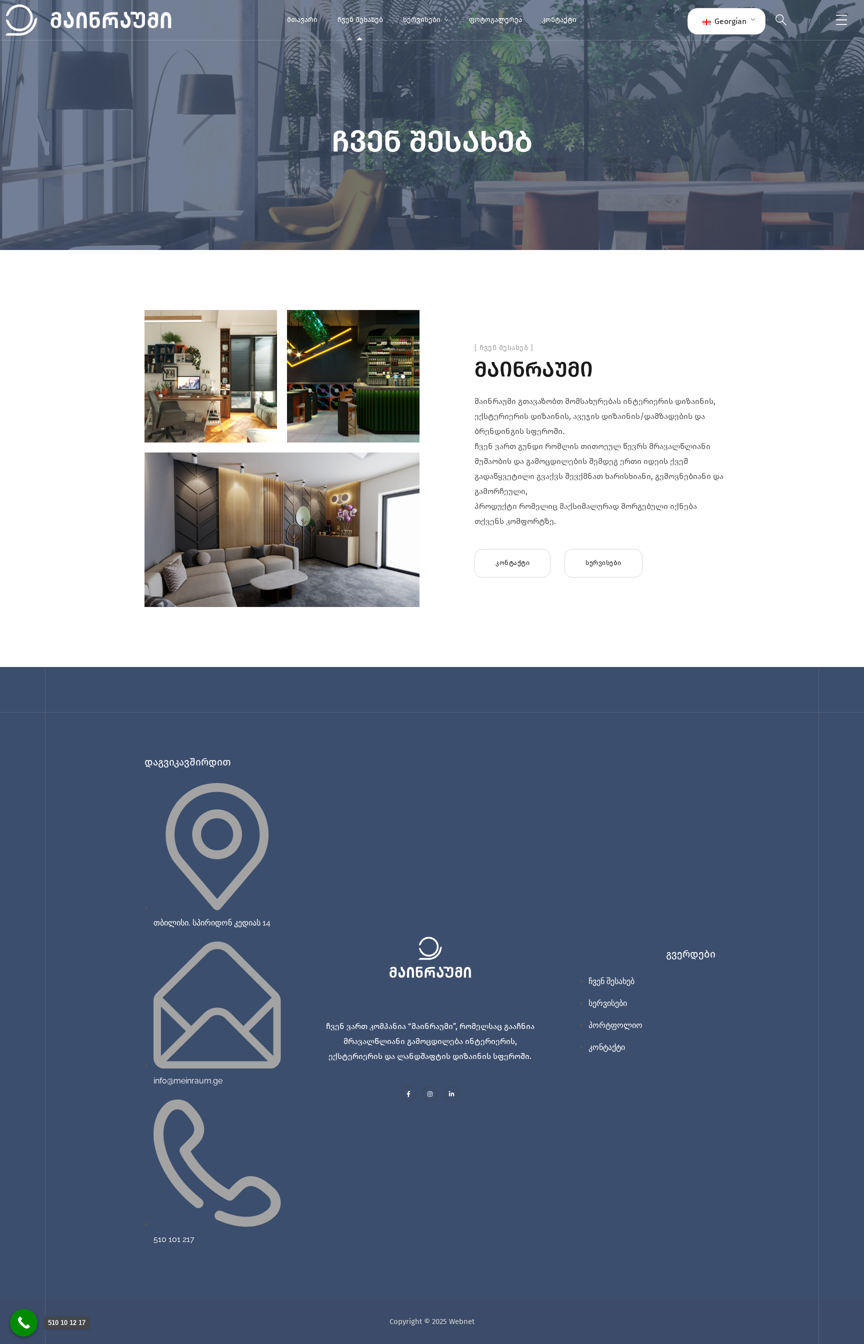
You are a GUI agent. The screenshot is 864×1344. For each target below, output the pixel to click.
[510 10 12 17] (24, 1322)
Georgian (729, 21)
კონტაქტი (559, 20)
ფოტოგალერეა (495, 20)
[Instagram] (430, 1093)
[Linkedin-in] (451, 1093)
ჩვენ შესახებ (360, 20)
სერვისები (421, 20)
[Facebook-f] (409, 1093)
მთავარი (302, 20)
